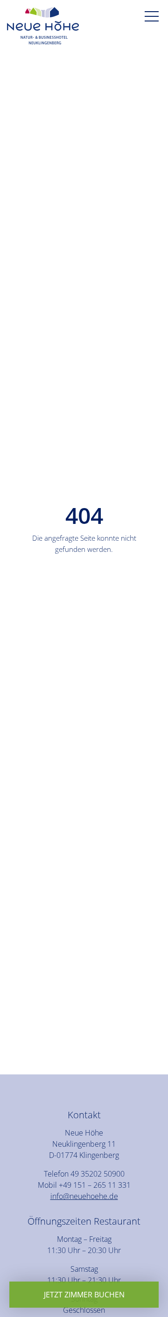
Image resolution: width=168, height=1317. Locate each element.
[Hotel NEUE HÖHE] (43, 27)
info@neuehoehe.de (84, 1196)
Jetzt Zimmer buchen (84, 1294)
